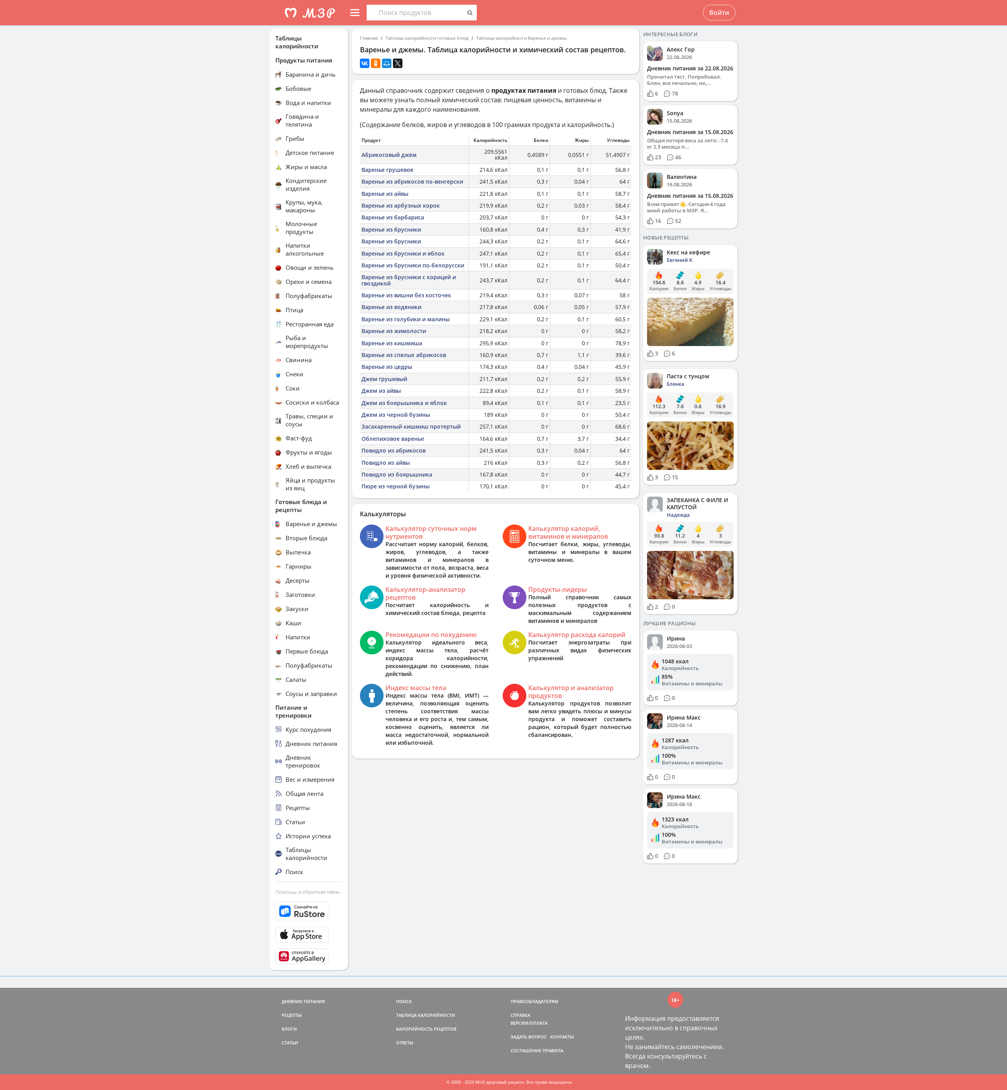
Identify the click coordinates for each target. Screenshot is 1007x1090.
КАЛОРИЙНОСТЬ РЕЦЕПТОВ (426, 1029)
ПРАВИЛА (552, 1050)
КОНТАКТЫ (562, 1037)
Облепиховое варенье (392, 438)
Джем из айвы (381, 390)
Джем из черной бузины (395, 414)
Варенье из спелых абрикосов (403, 355)
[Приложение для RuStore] (308, 911)
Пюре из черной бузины (395, 486)
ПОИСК (404, 1001)
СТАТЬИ (290, 1043)
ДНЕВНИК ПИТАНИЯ (303, 1001)
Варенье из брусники (391, 229)
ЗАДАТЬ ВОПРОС (529, 1037)
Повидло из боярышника (396, 474)
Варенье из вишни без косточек (406, 295)
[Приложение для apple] (308, 935)
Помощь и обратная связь (307, 891)
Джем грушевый (384, 379)
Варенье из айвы (384, 193)
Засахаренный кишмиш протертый (411, 426)
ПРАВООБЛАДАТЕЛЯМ (534, 1001)
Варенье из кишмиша (391, 343)
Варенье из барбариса (392, 217)
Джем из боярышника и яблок (404, 403)
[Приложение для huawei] (308, 956)
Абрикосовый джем (389, 154)
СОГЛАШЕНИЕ (526, 1050)
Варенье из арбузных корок (400, 205)
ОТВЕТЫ (404, 1043)
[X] (397, 63)
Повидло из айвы (385, 462)
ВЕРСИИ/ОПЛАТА (529, 1023)
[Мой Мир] (386, 63)
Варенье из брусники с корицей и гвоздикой (408, 280)
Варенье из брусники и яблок (402, 253)
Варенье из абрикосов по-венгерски (412, 181)
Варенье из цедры (386, 366)
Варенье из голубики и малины (405, 319)
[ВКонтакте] (364, 63)
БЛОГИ (289, 1029)
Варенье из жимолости (393, 331)
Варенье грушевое (387, 169)
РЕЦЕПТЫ (292, 1015)
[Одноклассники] (375, 63)
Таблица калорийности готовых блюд (426, 38)
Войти (719, 12)
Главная (369, 38)
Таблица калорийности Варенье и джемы (521, 38)
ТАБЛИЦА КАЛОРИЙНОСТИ (425, 1015)
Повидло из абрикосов (393, 450)
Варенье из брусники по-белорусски (412, 265)
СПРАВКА (520, 1015)
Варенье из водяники (391, 307)
